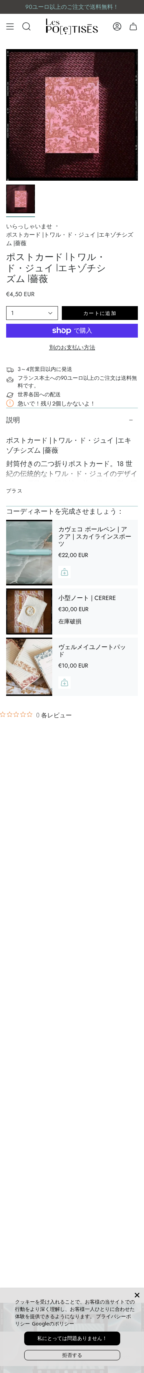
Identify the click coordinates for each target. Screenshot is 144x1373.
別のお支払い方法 (72, 347)
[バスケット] (133, 26)
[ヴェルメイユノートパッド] (29, 667)
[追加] (64, 572)
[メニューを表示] (10, 26)
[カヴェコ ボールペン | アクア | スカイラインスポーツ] (29, 552)
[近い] (137, 1295)
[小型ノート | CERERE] (29, 611)
